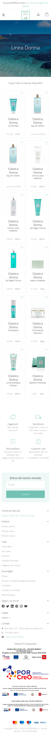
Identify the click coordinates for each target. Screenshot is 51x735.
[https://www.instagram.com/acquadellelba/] (21, 606)
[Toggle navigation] (3, 15)
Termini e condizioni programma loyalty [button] (19, 580)
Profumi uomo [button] (8, 531)
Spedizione (38, 424)
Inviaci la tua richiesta (14, 636)
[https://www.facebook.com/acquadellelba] (3, 606)
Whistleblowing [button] (8, 595)
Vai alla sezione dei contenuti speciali (18, 515)
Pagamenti (13, 424)
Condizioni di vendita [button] (11, 590)
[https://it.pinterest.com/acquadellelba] (16, 606)
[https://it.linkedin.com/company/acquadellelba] (12, 606)
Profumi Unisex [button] (8, 535)
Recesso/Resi (13, 448)
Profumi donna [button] (8, 526)
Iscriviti (25, 494)
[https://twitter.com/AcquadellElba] (7, 606)
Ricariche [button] (6, 556)
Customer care (38, 448)
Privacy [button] (5, 576)
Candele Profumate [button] (10, 560)
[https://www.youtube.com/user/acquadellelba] (25, 606)
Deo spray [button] (6, 551)
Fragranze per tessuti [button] (11, 565)
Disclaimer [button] (6, 585)
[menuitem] (25, 526)
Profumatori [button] (7, 546)
